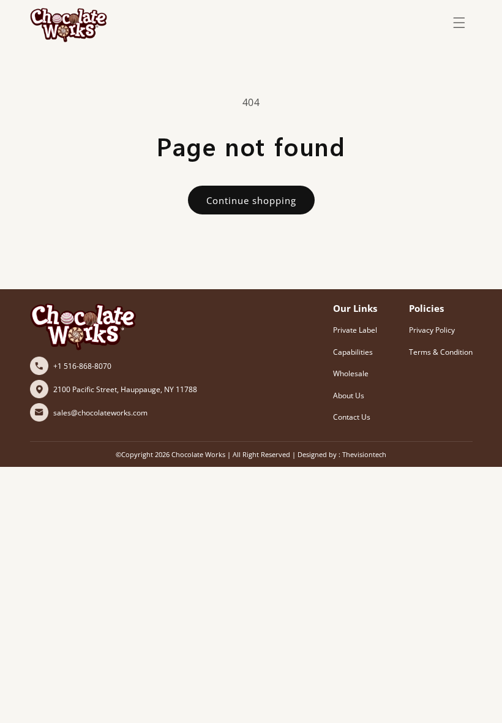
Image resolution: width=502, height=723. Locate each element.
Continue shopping (251, 200)
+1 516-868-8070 (82, 366)
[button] (459, 22)
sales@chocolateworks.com (100, 412)
